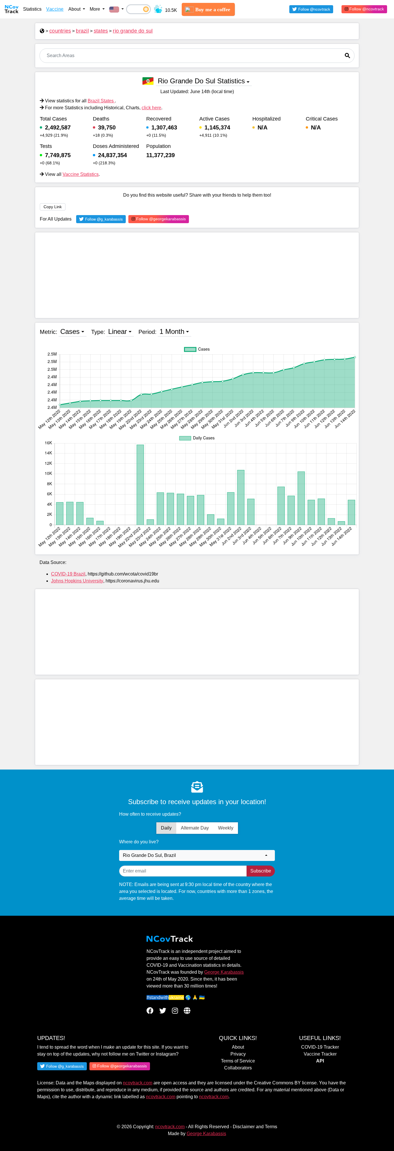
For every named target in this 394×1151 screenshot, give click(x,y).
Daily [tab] (166, 827)
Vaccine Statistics (81, 174)
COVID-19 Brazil (68, 573)
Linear (117, 331)
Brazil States (101, 100)
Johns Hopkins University (77, 580)
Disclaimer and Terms (255, 1126)
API (320, 1060)
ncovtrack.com (137, 1082)
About (238, 1047)
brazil (82, 31)
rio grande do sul (133, 31)
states (101, 31)
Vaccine (55, 9)
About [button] (75, 9)
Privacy (238, 1054)
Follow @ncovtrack (366, 9)
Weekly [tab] (225, 827)
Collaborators (238, 1067)
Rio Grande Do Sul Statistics (201, 81)
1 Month (172, 331)
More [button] (95, 9)
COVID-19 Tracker (320, 1047)
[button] (116, 9)
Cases (70, 331)
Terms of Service (238, 1060)
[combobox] (197, 855)
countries (60, 31)
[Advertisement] (197, 275)
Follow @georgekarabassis (160, 219)
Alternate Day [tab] (195, 827)
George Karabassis (224, 972)
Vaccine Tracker (320, 1054)
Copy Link (53, 206)
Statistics (32, 9)
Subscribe (260, 870)
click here (151, 107)
